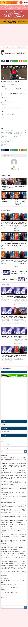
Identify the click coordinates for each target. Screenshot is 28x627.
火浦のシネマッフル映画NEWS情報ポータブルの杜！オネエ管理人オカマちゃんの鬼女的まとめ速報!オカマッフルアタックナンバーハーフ (13, 530)
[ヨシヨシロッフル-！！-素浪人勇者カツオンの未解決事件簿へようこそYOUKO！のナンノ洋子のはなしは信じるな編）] (13, 557)
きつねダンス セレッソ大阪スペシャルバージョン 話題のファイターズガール (20, 132)
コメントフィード (5, 444)
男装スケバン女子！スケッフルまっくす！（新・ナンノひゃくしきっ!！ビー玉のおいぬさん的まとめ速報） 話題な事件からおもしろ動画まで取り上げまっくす (13, 511)
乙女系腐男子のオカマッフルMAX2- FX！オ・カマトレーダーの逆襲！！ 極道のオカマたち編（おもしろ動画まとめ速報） (13, 488)
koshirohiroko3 (14, 169)
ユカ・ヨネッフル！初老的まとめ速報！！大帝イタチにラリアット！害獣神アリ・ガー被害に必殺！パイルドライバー (13, 536)
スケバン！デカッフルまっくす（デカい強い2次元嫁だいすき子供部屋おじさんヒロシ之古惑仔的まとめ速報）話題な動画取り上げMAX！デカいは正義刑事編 (14, 547)
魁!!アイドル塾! (4, 597)
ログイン (3, 438)
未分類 (2, 50)
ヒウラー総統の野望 (5, 594)
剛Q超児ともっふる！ (6, 589)
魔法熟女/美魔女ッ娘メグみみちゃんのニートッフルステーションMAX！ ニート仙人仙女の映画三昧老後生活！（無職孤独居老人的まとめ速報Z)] (13, 483)
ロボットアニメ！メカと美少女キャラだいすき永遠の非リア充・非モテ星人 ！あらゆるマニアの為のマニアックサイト (13, 516)
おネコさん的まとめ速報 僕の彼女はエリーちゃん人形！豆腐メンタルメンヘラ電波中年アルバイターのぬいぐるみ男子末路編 (13, 459)
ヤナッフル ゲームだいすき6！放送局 (9, 592)
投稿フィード (4, 441)
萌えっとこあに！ (5, 578)
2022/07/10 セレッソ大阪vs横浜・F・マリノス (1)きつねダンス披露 (7, 141)
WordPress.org (4, 448)
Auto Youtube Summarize (13, 107)
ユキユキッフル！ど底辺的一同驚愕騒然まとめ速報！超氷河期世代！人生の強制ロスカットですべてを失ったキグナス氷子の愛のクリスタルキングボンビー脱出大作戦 (13, 567)
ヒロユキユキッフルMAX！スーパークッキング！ (11, 584)
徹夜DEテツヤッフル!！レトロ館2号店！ (10, 587)
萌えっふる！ (4, 575)
